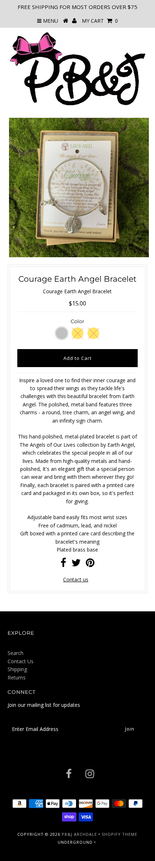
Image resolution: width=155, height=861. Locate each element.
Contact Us (21, 661)
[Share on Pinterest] (90, 564)
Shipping (17, 669)
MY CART (100, 20)
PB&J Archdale (79, 834)
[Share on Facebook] (63, 564)
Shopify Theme (119, 834)
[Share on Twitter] (76, 564)
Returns (17, 677)
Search (15, 653)
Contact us (75, 579)
